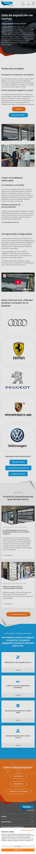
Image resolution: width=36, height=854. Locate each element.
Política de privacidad (28, 830)
